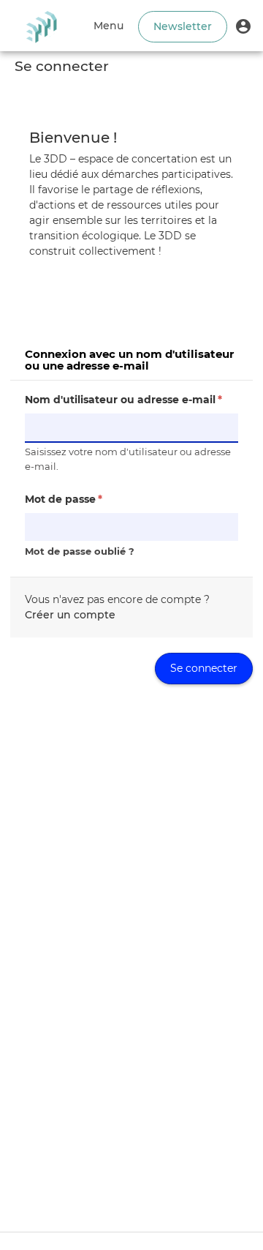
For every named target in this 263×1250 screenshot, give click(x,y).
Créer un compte (70, 614)
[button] (243, 25)
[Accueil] (41, 26)
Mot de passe (63, 499)
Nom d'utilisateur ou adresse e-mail (123, 399)
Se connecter (203, 668)
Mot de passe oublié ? (79, 551)
